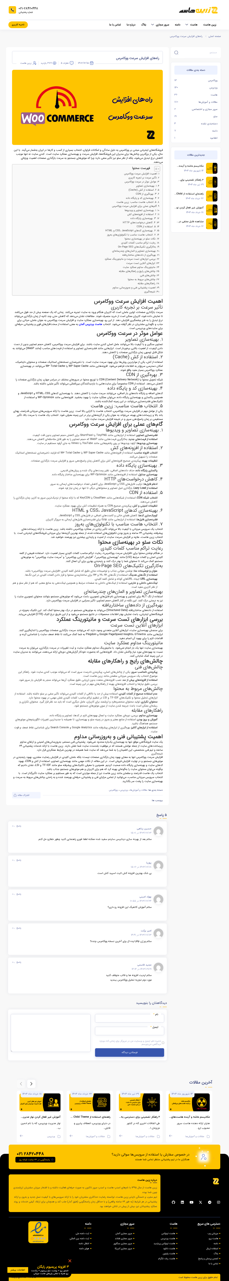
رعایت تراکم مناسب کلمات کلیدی (138, 243)
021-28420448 (28, 8)
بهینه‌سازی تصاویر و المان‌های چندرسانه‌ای (134, 251)
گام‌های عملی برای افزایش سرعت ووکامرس (134, 206)
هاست (193, 25)
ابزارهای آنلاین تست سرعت (140, 263)
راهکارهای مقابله (146, 283)
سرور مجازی (162, 25)
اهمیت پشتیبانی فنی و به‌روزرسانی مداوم (134, 288)
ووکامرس (212, 80)
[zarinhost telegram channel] (209, 1202)
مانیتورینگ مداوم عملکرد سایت (139, 267)
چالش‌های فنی (147, 275)
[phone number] (12, 10)
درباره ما (131, 25)
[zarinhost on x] (200, 1202)
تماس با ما (115, 25)
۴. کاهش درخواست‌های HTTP (139, 223)
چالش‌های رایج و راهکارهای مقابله (137, 271)
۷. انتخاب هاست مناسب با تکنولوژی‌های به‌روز (131, 235)
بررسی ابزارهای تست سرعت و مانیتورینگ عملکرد (130, 259)
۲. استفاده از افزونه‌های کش (141, 214)
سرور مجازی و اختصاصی (204, 109)
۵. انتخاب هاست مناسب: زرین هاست (136, 202)
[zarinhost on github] (173, 1202)
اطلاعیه (213, 138)
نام (155, 1014)
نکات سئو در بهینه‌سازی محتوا (140, 239)
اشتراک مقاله (23, 795)
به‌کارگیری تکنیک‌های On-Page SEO (137, 247)
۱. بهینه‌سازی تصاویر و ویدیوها (140, 210)
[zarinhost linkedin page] (182, 1202)
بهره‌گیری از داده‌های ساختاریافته (139, 255)
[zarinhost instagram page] (218, 1202)
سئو (215, 116)
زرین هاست (209, 25)
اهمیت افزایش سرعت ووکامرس (140, 174)
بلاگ (143, 25)
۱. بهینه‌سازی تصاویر (146, 186)
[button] (31, 1084)
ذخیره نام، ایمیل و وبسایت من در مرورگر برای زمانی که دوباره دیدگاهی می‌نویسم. (130, 1043)
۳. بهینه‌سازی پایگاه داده (143, 218)
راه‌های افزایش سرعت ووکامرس (186, 36)
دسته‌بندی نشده (209, 124)
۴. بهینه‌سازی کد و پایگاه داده (141, 198)
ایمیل (154, 1027)
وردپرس (213, 88)
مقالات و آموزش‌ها (207, 102)
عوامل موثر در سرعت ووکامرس (140, 182)
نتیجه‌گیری (149, 292)
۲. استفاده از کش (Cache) (142, 190)
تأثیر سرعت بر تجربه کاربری (142, 178)
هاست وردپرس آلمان (90, 324)
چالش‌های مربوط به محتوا (141, 279)
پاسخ (18, 826)
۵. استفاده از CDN (146, 227)
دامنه (177, 25)
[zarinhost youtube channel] (191, 1202)
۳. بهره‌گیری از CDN (146, 194)
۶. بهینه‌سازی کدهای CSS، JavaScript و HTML (130, 231)
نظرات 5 (65, 63)
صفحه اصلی (214, 36)
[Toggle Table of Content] (155, 169)
